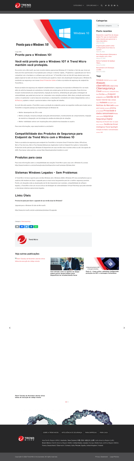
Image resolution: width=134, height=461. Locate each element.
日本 (82, 440)
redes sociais (99, 116)
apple (115, 80)
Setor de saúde (114, 121)
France (44, 445)
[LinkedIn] (111, 5)
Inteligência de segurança (72, 432)
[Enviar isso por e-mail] (17, 226)
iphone (97, 102)
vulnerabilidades (113, 129)
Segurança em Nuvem (102, 121)
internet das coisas (109, 100)
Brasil (44, 443)
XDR (101, 132)
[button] (66, 402)
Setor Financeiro (100, 124)
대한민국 (87, 440)
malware (103, 102)
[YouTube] (114, 5)
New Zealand (72, 440)
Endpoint (112, 94)
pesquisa (107, 108)
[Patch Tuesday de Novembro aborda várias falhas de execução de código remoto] (31, 325)
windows (98, 132)
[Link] (23, 5)
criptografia (112, 91)
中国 (78, 440)
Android (106, 80)
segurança (108, 116)
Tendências (108, 124)
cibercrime (114, 86)
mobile (114, 102)
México (48, 443)
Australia (64, 440)
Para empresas (91, 432)
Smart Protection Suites (48, 80)
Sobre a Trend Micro (51, 432)
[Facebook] (108, 5)
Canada (85, 443)
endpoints (99, 97)
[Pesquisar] (101, 5)
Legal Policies (114, 457)
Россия (77, 445)
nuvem (116, 105)
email (106, 94)
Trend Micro (33, 239)
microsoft (110, 102)
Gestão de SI (112, 97)
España (83, 445)
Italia (73, 445)
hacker (98, 100)
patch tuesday (100, 108)
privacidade (99, 111)
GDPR (104, 97)
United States (77, 443)
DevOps (102, 94)
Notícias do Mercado (105, 105)
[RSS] (117, 5)
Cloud (98, 91)
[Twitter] (105, 5)
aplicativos (111, 80)
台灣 (92, 440)
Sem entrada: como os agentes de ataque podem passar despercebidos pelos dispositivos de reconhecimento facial (64, 273)
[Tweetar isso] (26, 226)
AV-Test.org (18, 100)
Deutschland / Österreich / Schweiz (59, 445)
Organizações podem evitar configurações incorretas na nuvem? (105, 48)
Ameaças (99, 80)
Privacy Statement (101, 457)
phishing (113, 108)
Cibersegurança (25, 221)
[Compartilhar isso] (22, 226)
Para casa (104, 432)
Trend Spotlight (112, 127)
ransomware (108, 113)
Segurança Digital (104, 119)
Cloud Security (105, 91)
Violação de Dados (102, 129)
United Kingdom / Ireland (94, 445)
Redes (116, 113)
